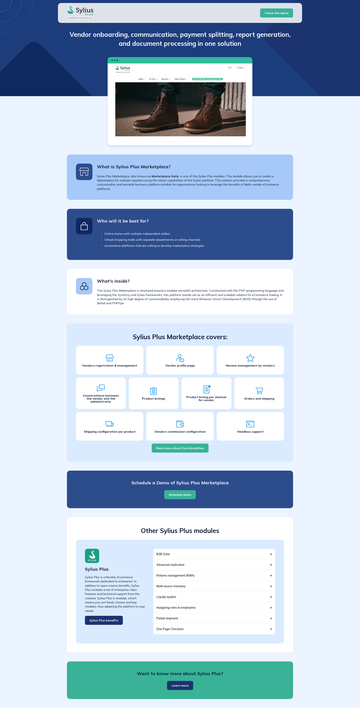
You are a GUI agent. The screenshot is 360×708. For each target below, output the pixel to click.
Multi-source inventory (171, 586)
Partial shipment (167, 618)
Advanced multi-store (170, 564)
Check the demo (277, 13)
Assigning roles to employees (176, 607)
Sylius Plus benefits (103, 620)
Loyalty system (166, 597)
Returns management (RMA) (175, 575)
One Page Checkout (169, 629)
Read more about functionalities (180, 448)
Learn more (180, 685)
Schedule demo (180, 495)
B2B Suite (163, 554)
